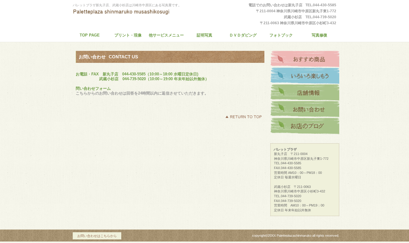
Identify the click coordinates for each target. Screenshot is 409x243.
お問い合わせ (304, 109)
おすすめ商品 (304, 59)
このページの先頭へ (243, 117)
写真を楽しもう (304, 76)
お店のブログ (304, 126)
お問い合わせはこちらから (97, 236)
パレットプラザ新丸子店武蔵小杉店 (128, 16)
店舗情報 (304, 92)
